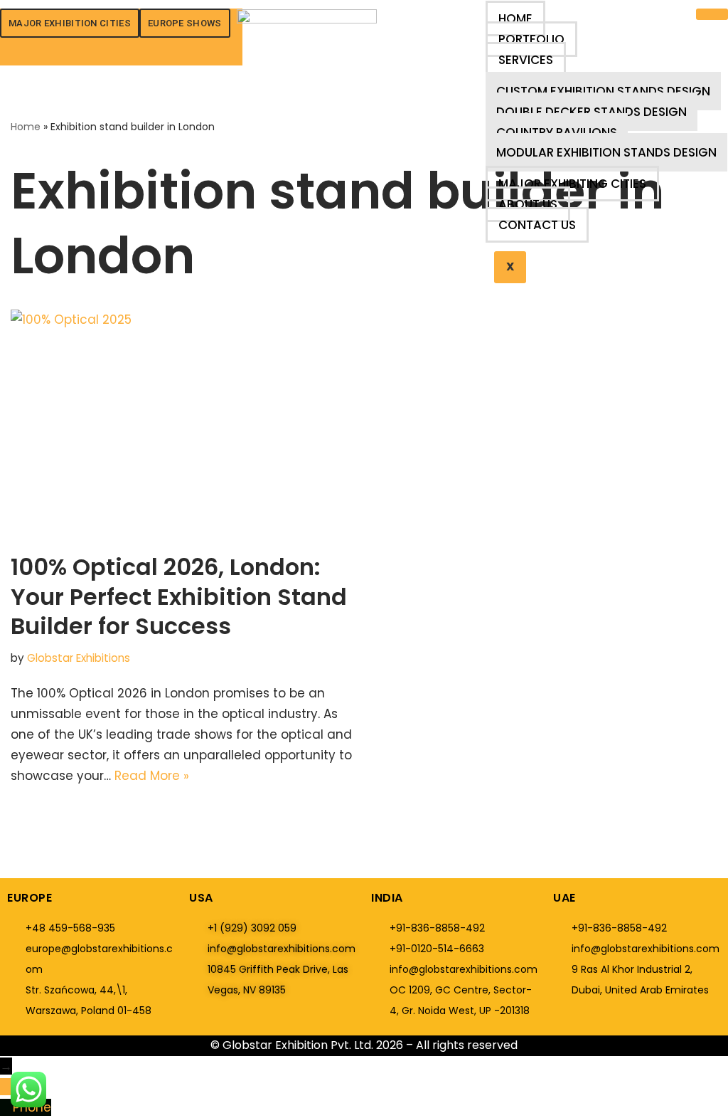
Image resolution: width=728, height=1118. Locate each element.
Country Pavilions (556, 132)
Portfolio (531, 39)
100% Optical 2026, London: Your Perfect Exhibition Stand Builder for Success (179, 596)
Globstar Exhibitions (78, 657)
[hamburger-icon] (712, 14)
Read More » (151, 775)
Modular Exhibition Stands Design (606, 152)
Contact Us (537, 224)
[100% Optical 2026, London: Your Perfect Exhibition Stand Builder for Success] (182, 424)
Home (515, 18)
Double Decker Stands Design (591, 111)
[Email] (6, 1086)
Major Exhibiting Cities (572, 183)
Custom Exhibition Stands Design (603, 91)
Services (525, 59)
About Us (527, 204)
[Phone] (6, 1107)
